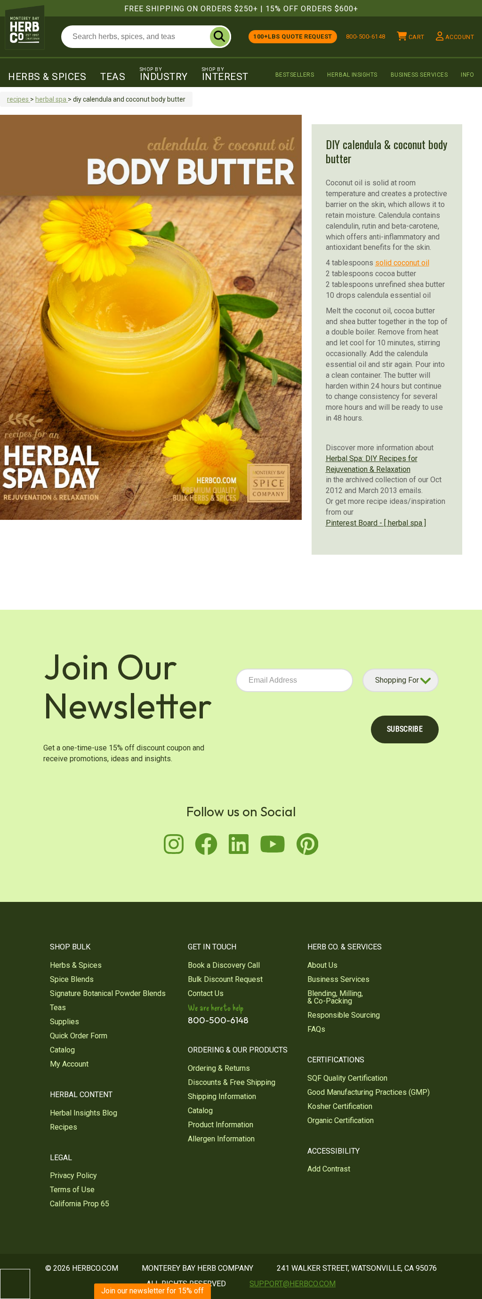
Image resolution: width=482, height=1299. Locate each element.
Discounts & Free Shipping (231, 1082)
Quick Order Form (78, 1035)
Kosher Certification (339, 1106)
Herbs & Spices (47, 76)
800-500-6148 (366, 36)
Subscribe (405, 729)
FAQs (316, 1029)
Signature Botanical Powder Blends (108, 993)
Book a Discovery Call (224, 965)
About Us (322, 965)
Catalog (62, 1049)
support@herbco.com (292, 1283)
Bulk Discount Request (225, 979)
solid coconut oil (402, 262)
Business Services (419, 75)
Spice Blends (72, 979)
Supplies (64, 1021)
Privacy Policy (73, 1175)
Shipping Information (222, 1096)
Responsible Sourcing (343, 1015)
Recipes (63, 1127)
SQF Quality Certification (347, 1078)
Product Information (220, 1124)
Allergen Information (221, 1138)
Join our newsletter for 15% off (152, 1290)
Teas (112, 76)
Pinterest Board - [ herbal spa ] (376, 522)
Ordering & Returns (219, 1068)
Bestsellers (294, 75)
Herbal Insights (352, 75)
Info (467, 75)
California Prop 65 (79, 1203)
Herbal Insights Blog (83, 1112)
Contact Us (206, 993)
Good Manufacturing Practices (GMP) (368, 1092)
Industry (164, 74)
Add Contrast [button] (328, 1168)
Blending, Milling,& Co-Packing (335, 997)
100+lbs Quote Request (292, 36)
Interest (225, 74)
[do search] (220, 36)
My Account (69, 1064)
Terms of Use (72, 1189)
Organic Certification (340, 1120)
